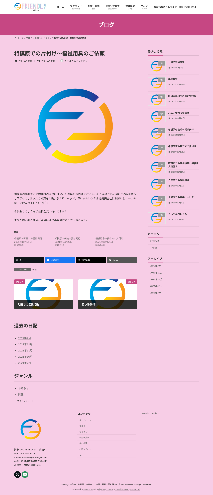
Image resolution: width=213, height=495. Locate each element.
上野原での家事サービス (181, 197)
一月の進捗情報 (176, 62)
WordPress (88, 489)
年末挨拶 (173, 79)
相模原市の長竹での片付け (109, 238)
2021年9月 (155, 292)
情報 (34, 269)
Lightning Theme (105, 489)
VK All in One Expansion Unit (128, 489)
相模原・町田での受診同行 (28, 238)
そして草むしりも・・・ (181, 214)
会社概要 (83, 443)
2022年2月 (155, 265)
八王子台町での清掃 (178, 112)
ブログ (82, 426)
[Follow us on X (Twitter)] (17, 474)
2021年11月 (156, 279)
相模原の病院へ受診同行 (67, 238)
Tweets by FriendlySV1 (151, 413)
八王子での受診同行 (178, 180)
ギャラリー (84, 431)
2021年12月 (156, 272)
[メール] (25, 474)
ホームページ (85, 420)
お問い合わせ (85, 449)
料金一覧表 (84, 437)
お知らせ (154, 241)
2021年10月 (156, 286)
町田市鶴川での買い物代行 (182, 95)
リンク (82, 455)
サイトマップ (23, 401)
